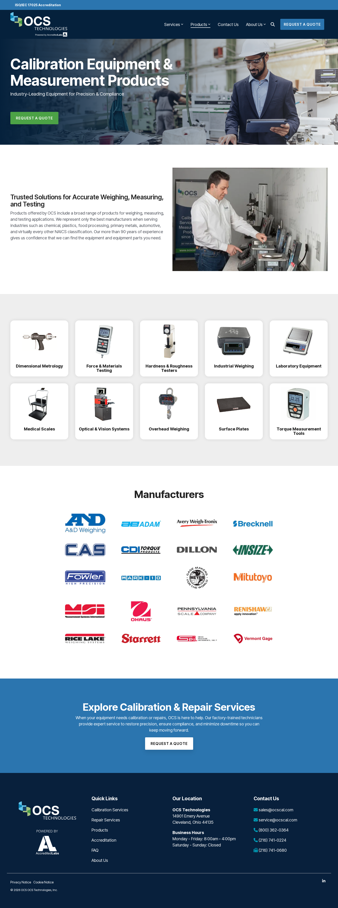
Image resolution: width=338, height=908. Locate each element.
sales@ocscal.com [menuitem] (275, 809)
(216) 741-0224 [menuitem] (272, 840)
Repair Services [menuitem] (106, 819)
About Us (254, 24)
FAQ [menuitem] (95, 850)
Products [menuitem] (100, 830)
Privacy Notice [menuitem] (20, 882)
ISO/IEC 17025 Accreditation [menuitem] (38, 5)
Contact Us (228, 24)
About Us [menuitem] (100, 860)
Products (199, 24)
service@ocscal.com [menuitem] (277, 819)
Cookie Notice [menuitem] (43, 882)
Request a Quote (302, 24)
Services (172, 24)
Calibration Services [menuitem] (110, 809)
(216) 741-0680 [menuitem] (272, 850)
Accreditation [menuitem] (104, 840)
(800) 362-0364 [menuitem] (273, 830)
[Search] (273, 24)
